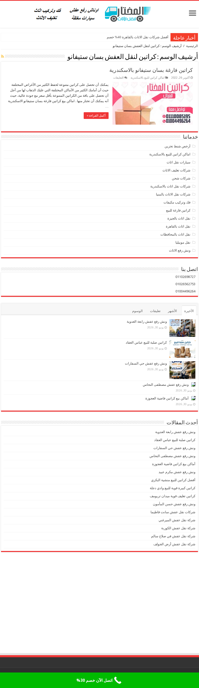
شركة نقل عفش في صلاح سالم (173, 536)
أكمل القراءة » (96, 115)
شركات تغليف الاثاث (176, 170)
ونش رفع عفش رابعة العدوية (146, 321)
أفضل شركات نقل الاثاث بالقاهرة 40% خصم (137, 37)
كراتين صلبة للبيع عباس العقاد (146, 342)
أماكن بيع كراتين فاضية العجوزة (167, 398)
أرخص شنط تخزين (177, 146)
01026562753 (185, 284)
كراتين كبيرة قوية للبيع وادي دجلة (172, 488)
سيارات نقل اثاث (178, 162)
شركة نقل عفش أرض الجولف (174, 544)
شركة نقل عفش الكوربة (177, 528)
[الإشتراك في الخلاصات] (2, 56)
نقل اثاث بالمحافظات (175, 234)
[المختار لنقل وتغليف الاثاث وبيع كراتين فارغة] (99, 13)
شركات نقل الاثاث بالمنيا (173, 194)
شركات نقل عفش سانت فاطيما (173, 512)
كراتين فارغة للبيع (178, 210)
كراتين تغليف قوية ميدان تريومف (172, 496)
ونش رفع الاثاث (179, 250)
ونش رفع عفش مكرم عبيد (177, 472)
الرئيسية (192, 46)
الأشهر (172, 311)
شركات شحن (181, 178)
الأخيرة (189, 311)
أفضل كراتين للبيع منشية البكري (173, 480)
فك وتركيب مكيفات (177, 202)
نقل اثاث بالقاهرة (178, 226)
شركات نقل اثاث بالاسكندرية (170, 186)
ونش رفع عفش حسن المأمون (174, 504)
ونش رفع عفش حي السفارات (146, 363)
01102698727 (185, 277)
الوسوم (137, 311)
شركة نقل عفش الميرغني (177, 520)
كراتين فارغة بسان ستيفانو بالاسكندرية (151, 70)
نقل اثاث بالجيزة (178, 218)
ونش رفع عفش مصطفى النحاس (166, 385)
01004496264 (185, 291)
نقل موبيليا (182, 242)
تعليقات (155, 311)
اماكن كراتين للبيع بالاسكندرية (148, 77)
